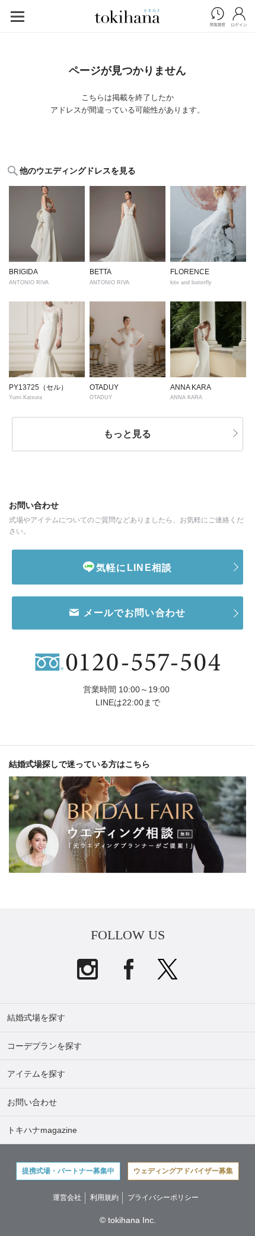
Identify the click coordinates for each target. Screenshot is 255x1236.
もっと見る (127, 434)
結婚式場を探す (36, 1017)
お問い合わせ (32, 1102)
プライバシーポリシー (163, 1197)
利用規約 (104, 1197)
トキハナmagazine (42, 1130)
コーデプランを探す (44, 1046)
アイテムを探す (36, 1073)
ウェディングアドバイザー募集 (183, 1171)
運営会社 (67, 1197)
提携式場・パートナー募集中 (68, 1171)
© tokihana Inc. (128, 1220)
